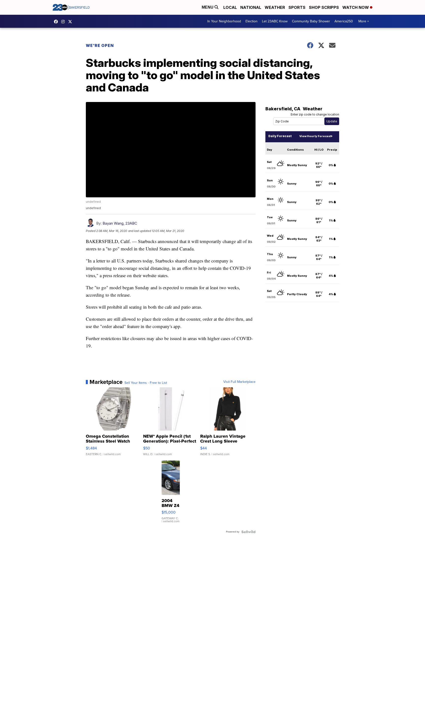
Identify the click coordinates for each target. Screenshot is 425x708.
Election (251, 21)
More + (363, 21)
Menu (208, 7)
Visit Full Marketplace (239, 382)
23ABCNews (64, 22)
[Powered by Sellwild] (248, 532)
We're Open (100, 45)
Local (230, 7)
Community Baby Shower (311, 21)
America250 (343, 21)
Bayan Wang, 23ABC (120, 223)
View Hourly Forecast (315, 136)
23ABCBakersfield (57, 22)
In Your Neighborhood (224, 21)
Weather (275, 7)
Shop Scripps (324, 7)
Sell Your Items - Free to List (145, 383)
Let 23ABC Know (275, 21)
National (250, 7)
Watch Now (356, 7)
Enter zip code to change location (315, 114)
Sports (296, 7)
